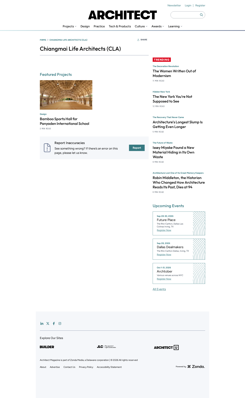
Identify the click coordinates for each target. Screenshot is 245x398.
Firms (43, 40)
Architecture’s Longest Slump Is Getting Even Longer (177, 124)
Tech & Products (120, 26)
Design (85, 26)
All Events (159, 289)
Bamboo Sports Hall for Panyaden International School (64, 121)
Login (188, 5)
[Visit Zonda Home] (190, 366)
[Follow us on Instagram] (60, 324)
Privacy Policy (86, 367)
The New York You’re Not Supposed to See (172, 99)
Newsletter (174, 5)
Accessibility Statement (109, 367)
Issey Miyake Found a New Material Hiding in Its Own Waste (173, 152)
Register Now (164, 230)
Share (143, 39)
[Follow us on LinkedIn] (42, 324)
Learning (174, 26)
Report (137, 147)
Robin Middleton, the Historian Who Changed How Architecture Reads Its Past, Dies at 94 (179, 182)
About (43, 367)
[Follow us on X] (48, 324)
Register (200, 5)
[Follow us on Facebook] (54, 324)
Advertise (55, 367)
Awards (157, 26)
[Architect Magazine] (122, 14)
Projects (68, 26)
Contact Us (69, 367)
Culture (140, 26)
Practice (99, 26)
